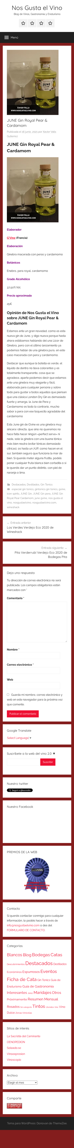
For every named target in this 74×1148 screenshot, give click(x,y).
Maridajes (42, 992)
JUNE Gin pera (41, 493)
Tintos (38, 1006)
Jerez (30, 993)
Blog (27, 955)
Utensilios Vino (52, 1007)
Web (10, 679)
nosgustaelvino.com (44, 502)
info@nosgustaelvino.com (23, 925)
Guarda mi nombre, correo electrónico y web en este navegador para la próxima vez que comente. (35, 699)
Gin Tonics (46, 484)
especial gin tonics (23, 489)
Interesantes (17, 993)
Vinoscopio (14, 1059)
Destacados (19, 484)
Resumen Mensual (43, 999)
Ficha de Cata (22, 979)
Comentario (15, 598)
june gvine (41, 498)
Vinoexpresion (16, 1054)
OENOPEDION (16, 1042)
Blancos (14, 954)
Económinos (14, 971)
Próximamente (17, 999)
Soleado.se (14, 1048)
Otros (56, 993)
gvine (62, 489)
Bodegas (41, 954)
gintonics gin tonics (46, 489)
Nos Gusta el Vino (37, 8)
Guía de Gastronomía (38, 986)
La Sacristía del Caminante (23, 1036)
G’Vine (11, 238)
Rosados (13, 1006)
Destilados (33, 484)
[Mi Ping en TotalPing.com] (14, 1107)
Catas (56, 954)
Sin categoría (26, 1007)
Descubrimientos (16, 964)
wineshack (13, 507)
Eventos (48, 971)
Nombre (13, 649)
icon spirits (13, 493)
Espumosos (31, 972)
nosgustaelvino (22, 502)
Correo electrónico (20, 664)
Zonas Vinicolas (23, 1013)
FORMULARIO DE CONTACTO (26, 930)
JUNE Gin (26, 493)
